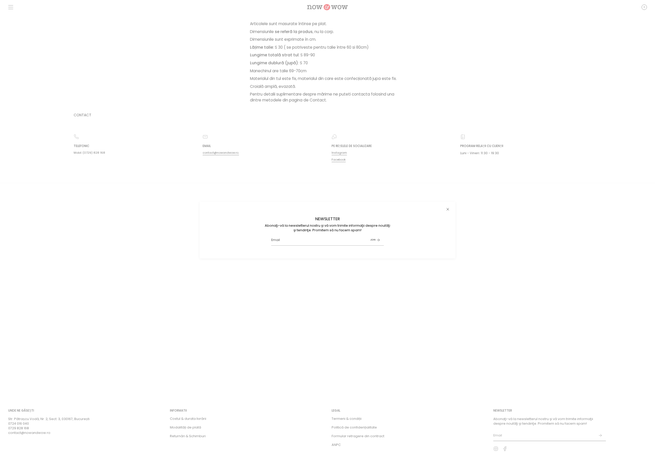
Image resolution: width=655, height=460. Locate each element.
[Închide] (447, 209)
